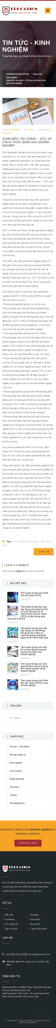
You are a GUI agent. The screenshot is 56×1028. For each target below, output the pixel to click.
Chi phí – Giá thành (19, 746)
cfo (14, 541)
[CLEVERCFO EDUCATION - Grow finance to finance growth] (19, 10)
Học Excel (35, 919)
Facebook (9, 919)
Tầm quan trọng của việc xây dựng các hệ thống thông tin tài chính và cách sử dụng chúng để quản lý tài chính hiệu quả (34, 633)
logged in (20, 571)
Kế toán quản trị (18, 754)
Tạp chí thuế (11, 928)
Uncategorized (17, 803)
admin (31, 130)
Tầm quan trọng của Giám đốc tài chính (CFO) (35, 594)
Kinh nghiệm (16, 762)
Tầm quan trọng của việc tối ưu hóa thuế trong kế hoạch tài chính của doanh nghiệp (34, 650)
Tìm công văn (11, 924)
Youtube (34, 914)
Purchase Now (28, 843)
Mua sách (35, 924)
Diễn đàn (9, 914)
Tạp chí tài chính (38, 928)
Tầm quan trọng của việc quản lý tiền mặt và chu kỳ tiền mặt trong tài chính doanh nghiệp (34, 667)
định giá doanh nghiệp (28, 541)
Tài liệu (13, 795)
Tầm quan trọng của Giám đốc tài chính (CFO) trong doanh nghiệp (35, 682)
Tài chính (14, 787)
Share (42, 552)
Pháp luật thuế (17, 779)
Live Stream (16, 771)
